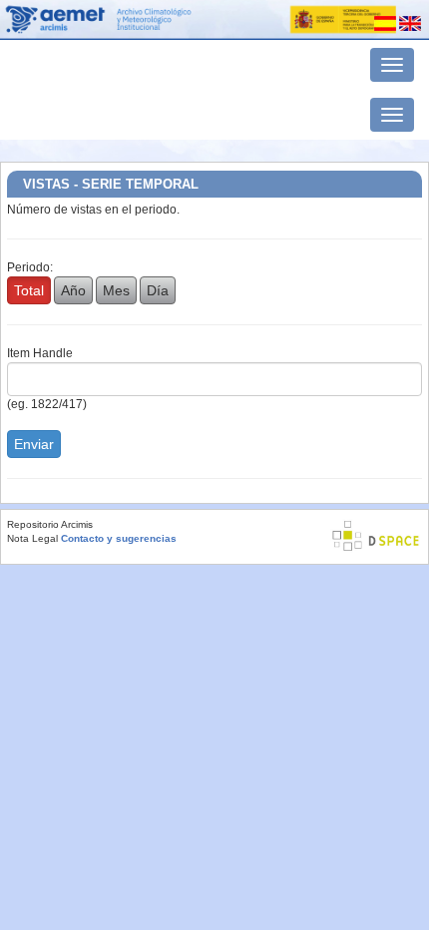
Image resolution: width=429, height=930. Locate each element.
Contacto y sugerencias (119, 538)
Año (73, 290)
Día (158, 290)
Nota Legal (32, 538)
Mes (116, 290)
